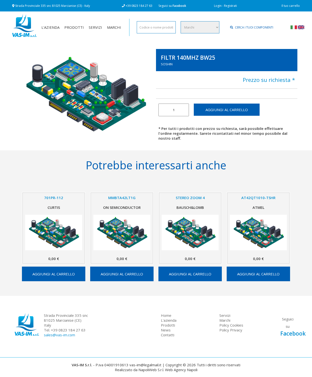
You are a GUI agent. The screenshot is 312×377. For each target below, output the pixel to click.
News (166, 330)
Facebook (179, 6)
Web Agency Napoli (181, 369)
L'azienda (168, 320)
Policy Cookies (231, 325)
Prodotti (168, 325)
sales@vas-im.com (59, 334)
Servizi (224, 315)
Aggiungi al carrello (226, 109)
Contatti (167, 334)
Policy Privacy (230, 330)
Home (166, 315)
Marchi (224, 320)
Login (218, 6)
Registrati (230, 6)
